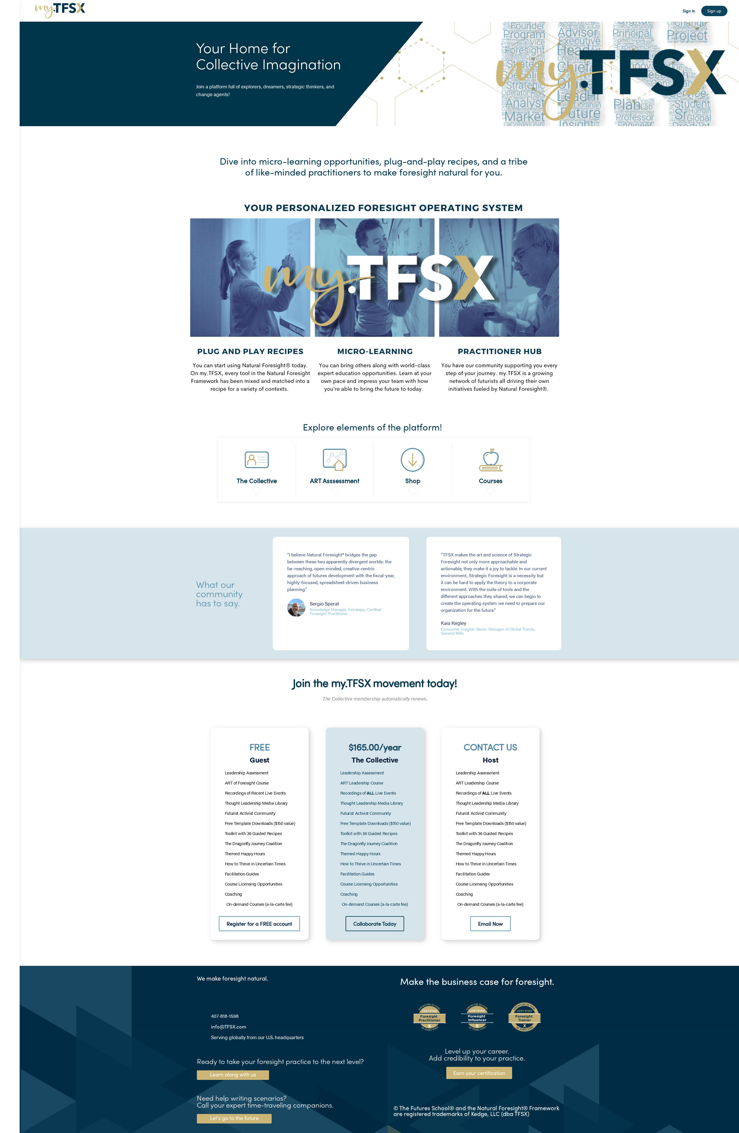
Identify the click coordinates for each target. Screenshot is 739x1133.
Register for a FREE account (259, 923)
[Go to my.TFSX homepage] (60, 9)
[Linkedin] (200, 992)
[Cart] (673, 11)
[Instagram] (212, 992)
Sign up (714, 11)
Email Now (490, 923)
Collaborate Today (374, 923)
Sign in (689, 11)
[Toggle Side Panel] (10, 11)
